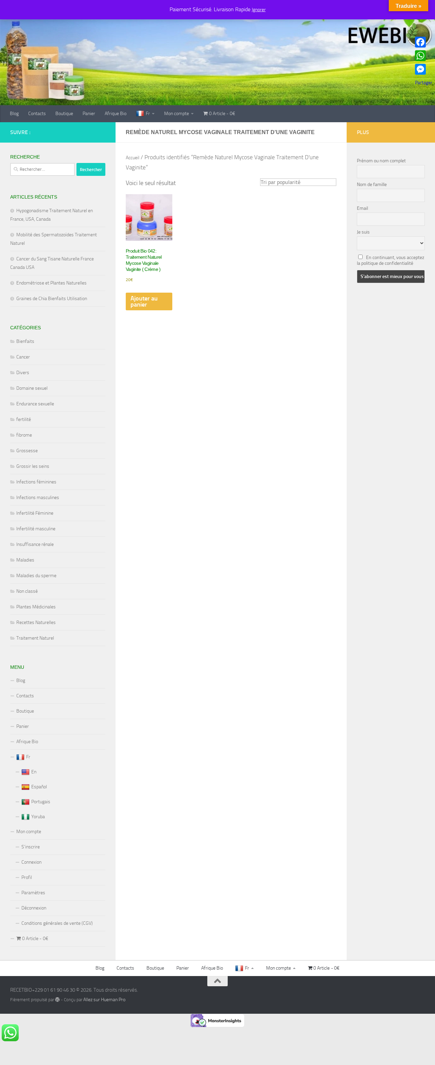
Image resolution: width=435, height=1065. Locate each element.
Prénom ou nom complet (381, 161)
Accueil (132, 158)
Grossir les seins (32, 466)
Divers (22, 372)
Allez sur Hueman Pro (104, 1000)
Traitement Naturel (35, 638)
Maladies (25, 560)
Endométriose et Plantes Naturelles (51, 283)
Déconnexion (33, 908)
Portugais (40, 802)
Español (39, 787)
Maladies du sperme (36, 576)
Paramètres (33, 893)
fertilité (23, 419)
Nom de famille (372, 184)
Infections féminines (36, 482)
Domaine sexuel (32, 388)
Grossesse (27, 451)
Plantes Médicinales (36, 607)
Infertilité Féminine (34, 513)
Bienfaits (25, 341)
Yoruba (38, 817)
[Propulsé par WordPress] (57, 999)
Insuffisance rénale (35, 544)
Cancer (23, 357)
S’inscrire (30, 847)
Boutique (64, 113)
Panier (89, 113)
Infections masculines (37, 497)
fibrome (24, 435)
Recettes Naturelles (36, 622)
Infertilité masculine (35, 529)
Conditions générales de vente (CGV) (57, 923)
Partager (423, 83)
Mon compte (176, 113)
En (33, 772)
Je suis (363, 232)
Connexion (31, 862)
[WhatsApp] (424, 55)
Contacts (37, 113)
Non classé (27, 591)
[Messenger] (424, 69)
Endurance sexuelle (35, 404)
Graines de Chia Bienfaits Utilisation (51, 298)
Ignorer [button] (259, 10)
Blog (14, 113)
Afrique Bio (115, 113)
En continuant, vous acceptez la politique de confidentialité (390, 260)
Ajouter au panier (144, 301)
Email (362, 208)
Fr (148, 113)
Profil (26, 877)
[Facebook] (424, 42)
